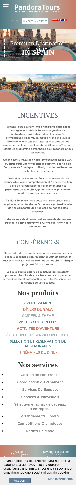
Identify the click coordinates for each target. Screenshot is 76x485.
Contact (56, 454)
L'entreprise (19, 454)
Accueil (20, 452)
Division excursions (56, 452)
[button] (4, 40)
